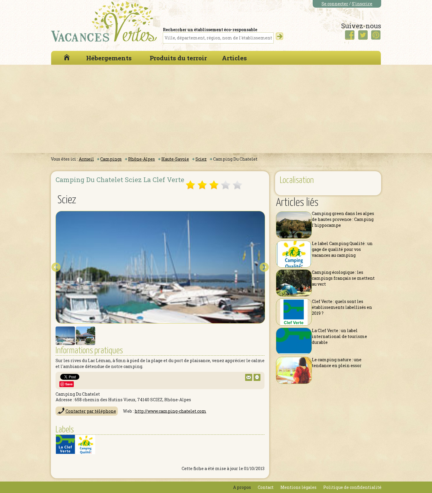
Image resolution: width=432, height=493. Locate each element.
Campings (111, 159)
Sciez (201, 159)
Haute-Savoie (175, 159)
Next (264, 267)
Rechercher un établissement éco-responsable (210, 29)
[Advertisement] (216, 109)
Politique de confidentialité (352, 487)
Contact (266, 487)
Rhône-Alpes (141, 159)
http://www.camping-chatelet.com (170, 411)
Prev (56, 267)
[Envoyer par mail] (248, 379)
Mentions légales (298, 487)
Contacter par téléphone (91, 411)
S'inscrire (362, 3)
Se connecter (335, 3)
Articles (234, 58)
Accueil (86, 159)
